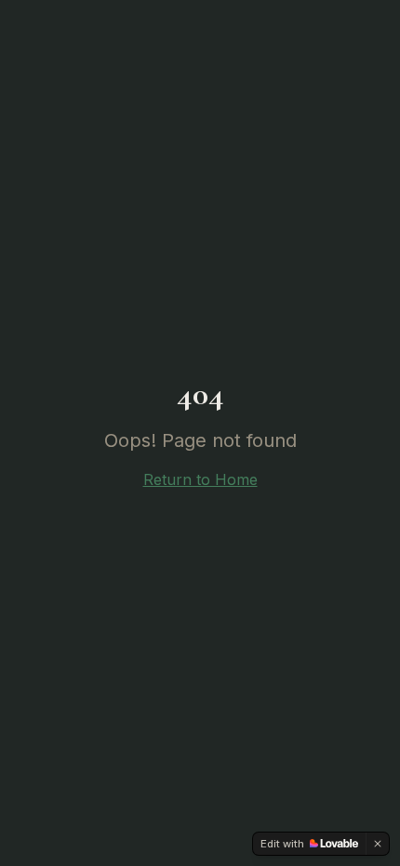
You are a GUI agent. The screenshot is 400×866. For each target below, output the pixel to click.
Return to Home (200, 479)
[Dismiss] (378, 844)
